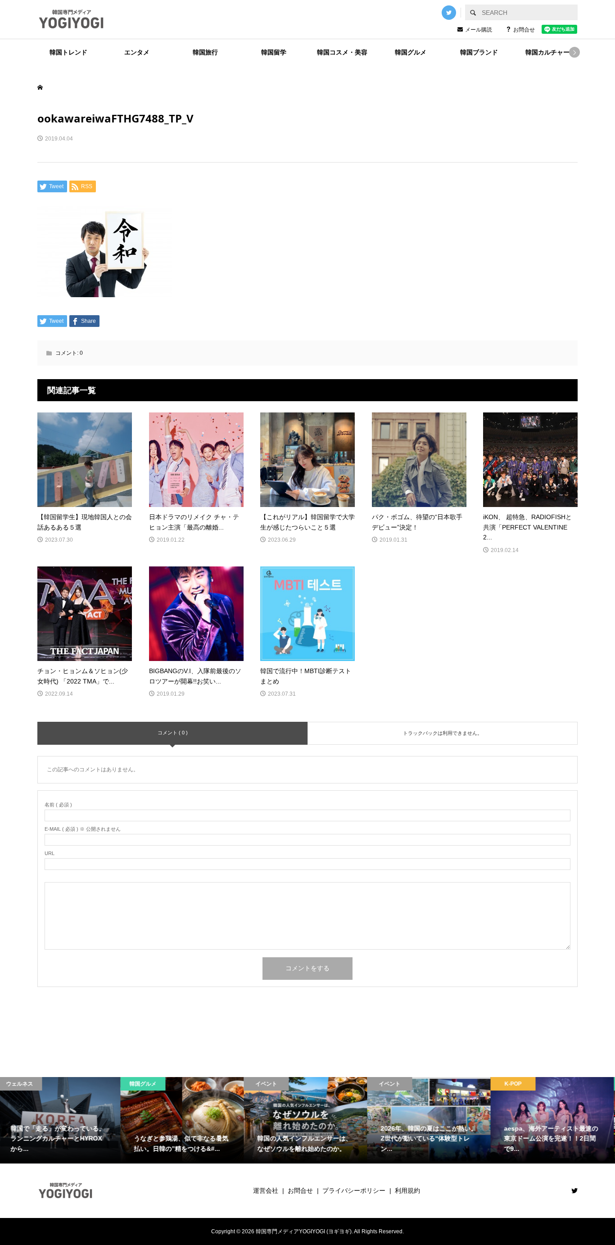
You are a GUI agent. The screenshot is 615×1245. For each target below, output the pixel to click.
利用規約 (407, 1190)
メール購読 (478, 30)
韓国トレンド (68, 52)
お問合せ (524, 30)
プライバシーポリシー (353, 1190)
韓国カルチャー (547, 52)
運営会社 (265, 1190)
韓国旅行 (205, 52)
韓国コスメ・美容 (342, 52)
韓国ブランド (479, 52)
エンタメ (136, 52)
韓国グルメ (410, 52)
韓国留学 (273, 52)
